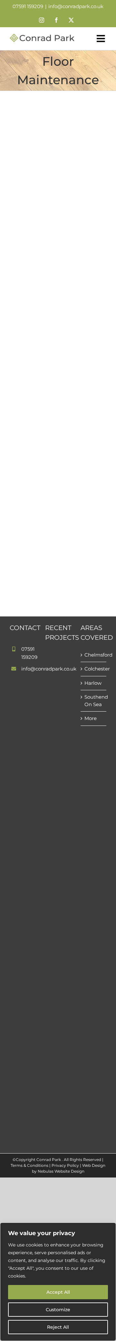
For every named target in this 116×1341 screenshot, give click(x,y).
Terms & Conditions (29, 1165)
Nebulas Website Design (61, 1171)
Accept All (58, 1292)
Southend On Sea (93, 700)
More (90, 718)
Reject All (58, 1327)
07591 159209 (28, 6)
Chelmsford (93, 655)
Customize (58, 1310)
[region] (58, 1282)
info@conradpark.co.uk (75, 6)
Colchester (93, 669)
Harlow (93, 683)
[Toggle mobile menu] (101, 38)
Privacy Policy (65, 1165)
